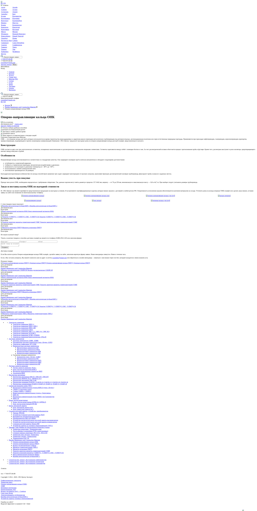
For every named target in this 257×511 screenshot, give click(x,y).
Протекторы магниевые (17, 375)
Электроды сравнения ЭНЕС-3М (24, 328)
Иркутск (15, 23)
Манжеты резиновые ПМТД (22, 449)
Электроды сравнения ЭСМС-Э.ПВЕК (26, 335)
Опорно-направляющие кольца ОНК (25, 442)
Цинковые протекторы (8, 488)
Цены (11, 84)
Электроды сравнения (16, 322)
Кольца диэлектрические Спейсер (24, 445)
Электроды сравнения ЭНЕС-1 (23, 324)
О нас (11, 83)
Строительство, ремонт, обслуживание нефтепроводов (27, 460)
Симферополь (17, 45)
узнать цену (19, 124)
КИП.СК (16, 398)
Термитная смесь (6, 482)
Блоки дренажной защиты (18, 406)
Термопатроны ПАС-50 (21, 438)
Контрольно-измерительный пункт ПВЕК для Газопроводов (33, 397)
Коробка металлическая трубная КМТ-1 (26, 456)
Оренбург (4, 38)
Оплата (11, 88)
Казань (3, 25)
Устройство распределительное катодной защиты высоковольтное (35, 420)
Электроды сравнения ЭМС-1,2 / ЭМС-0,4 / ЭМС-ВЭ (31, 331)
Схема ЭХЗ (13, 77)
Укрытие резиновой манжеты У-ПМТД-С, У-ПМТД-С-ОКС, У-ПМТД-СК (38, 453)
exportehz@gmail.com (8, 63)
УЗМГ (3, 486)
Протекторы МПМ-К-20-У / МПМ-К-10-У (27, 378)
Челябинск (16, 51)
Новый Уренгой (17, 36)
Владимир (15, 18)
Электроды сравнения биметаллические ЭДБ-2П (29, 337)
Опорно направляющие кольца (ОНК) (14, 484)
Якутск (3, 54)
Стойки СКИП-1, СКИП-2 (22, 391)
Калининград (17, 25)
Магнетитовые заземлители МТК (28, 349)
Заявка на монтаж (13, 126)
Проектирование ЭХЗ (8, 489)
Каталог (11, 73)
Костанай (15, 29)
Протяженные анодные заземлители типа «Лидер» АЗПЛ (32, 342)
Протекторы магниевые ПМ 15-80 (24, 380)
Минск (3, 32)
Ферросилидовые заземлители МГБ (29, 360)
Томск (14, 47)
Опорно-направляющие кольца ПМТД (26, 444)
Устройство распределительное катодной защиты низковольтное (35, 422)
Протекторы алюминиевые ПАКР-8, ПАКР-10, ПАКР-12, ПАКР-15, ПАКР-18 (40, 384)
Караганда (4, 27)
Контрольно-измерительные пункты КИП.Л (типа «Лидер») (33, 387)
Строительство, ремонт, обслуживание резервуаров (26, 461)
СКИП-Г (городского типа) (22, 389)
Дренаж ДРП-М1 (18, 413)
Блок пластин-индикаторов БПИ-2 (25, 369)
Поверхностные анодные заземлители (26, 346)
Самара (14, 40)
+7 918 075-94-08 (6, 59)
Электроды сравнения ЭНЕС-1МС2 (25, 326)
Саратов (4, 45)
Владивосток (16, 16)
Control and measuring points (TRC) (20, 386)
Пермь (14, 38)
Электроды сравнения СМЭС (23, 330)
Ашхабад (4, 14)
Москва (15, 32)
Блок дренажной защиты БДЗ (23, 407)
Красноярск (5, 29)
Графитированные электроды (11, 480)
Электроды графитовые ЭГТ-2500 (24, 344)
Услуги (11, 75)
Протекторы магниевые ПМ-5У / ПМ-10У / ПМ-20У (31, 377)
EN (5, 3)
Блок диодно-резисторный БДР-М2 (25, 404)
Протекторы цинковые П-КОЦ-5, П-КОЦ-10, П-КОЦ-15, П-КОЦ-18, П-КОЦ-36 (40, 382)
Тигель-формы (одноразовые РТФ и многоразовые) (30, 431)
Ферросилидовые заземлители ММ (29, 351)
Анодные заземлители (16, 339)
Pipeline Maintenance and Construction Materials (16, 268)
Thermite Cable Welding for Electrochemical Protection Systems (29, 427)
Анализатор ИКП (19, 373)
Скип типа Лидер (7, 493)
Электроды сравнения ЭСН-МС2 (24, 333)
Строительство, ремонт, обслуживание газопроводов (27, 463)
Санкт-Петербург (18, 43)
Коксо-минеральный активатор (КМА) (26, 454)
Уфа (13, 49)
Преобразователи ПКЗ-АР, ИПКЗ (24, 418)
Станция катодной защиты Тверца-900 (26, 424)
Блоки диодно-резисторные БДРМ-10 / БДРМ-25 (29, 402)
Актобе (14, 7)
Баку (14, 14)
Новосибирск (5, 36)
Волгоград (4, 21)
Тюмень (4, 49)
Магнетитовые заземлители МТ (28, 348)
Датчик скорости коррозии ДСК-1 (24, 368)
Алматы (4, 9)
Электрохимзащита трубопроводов (13, 495)
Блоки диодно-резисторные (18, 400)
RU (2, 3)
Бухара (3, 16)
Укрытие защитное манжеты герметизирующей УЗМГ (31, 451)
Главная (11, 72)
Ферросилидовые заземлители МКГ (29, 362)
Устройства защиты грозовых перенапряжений (17, 498)
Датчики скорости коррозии (18, 366)
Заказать (4, 126)
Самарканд (5, 43)
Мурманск (4, 34)
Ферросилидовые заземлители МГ (28, 364)
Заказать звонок (6, 64)
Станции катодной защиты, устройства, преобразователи (28, 411)
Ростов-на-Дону (6, 40)
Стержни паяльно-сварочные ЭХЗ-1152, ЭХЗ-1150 (30, 433)
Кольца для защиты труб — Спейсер (13, 491)
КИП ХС (16, 395)
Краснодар (16, 27)
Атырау (15, 12)
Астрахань (4, 12)
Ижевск (3, 23)
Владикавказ (5, 18)
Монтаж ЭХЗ (13, 79)
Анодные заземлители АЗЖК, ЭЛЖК (25, 340)
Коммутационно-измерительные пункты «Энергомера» (32, 393)
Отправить (5, 247)
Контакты (12, 90)
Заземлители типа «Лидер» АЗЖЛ (28, 357)
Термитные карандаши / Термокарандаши (27, 429)
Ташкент (4, 47)
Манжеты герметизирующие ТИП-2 (25, 447)
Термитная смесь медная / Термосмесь (26, 435)
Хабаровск (4, 51)
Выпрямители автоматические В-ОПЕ (26, 416)
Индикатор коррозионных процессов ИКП (27, 371)
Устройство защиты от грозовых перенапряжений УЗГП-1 (33, 425)
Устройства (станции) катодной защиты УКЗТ (29, 415)
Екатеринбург (17, 21)
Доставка (12, 86)
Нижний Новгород (18, 34)
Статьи (11, 81)
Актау (3, 7)
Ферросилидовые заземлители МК (29, 353)
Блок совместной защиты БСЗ (23, 409)
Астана (14, 9)
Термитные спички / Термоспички (24, 436)
